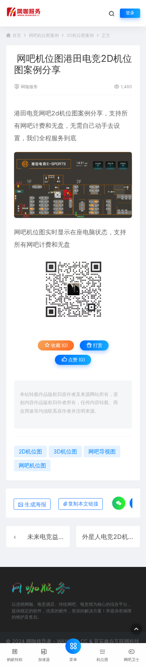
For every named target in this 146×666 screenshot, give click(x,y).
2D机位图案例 (80, 35)
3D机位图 (65, 451)
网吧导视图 (102, 451)
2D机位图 (30, 451)
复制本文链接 (83, 504)
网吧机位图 (29, 232)
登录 (130, 13)
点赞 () (76, 360)
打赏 (97, 345)
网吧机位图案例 (44, 35)
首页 (16, 35)
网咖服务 (29, 86)
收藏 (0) (59, 345)
